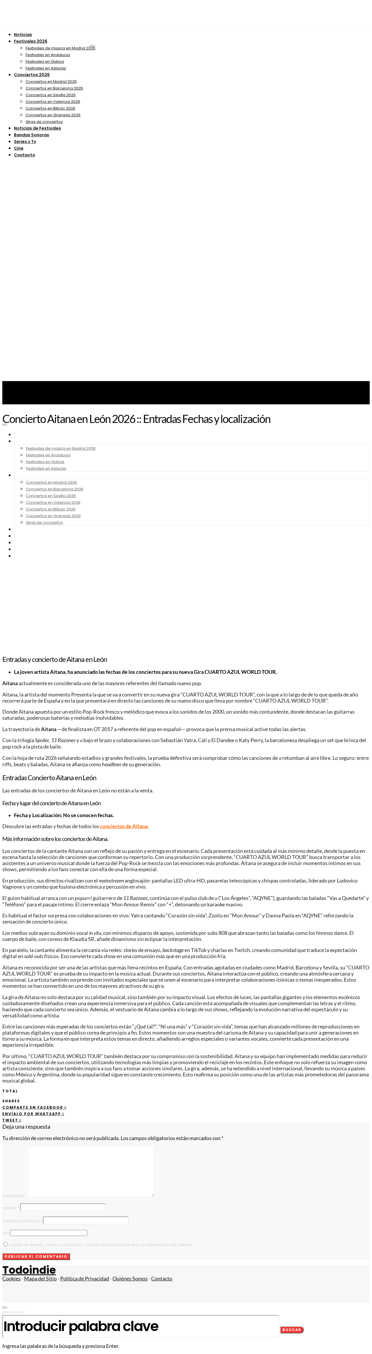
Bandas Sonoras (31, 135)
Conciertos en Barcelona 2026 (54, 88)
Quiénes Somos (130, 1279)
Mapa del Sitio (40, 1279)
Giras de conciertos (44, 121)
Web (5, 1233)
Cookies (11, 1279)
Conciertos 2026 (32, 75)
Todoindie (29, 1270)
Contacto (24, 155)
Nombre (10, 1208)
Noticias (23, 34)
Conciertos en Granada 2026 (53, 115)
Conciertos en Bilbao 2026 (50, 108)
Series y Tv (25, 141)
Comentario (14, 1196)
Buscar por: (13, 1312)
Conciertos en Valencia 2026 (53, 101)
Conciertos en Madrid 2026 (51, 81)
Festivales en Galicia (45, 61)
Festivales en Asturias (46, 68)
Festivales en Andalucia (48, 55)
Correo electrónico (22, 1221)
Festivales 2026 (30, 41)
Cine (19, 148)
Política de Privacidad (84, 1279)
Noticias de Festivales (37, 128)
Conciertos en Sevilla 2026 (51, 95)
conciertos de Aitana (124, 826)
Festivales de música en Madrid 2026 (60, 48)
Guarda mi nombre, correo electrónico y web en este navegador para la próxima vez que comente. (101, 1245)
